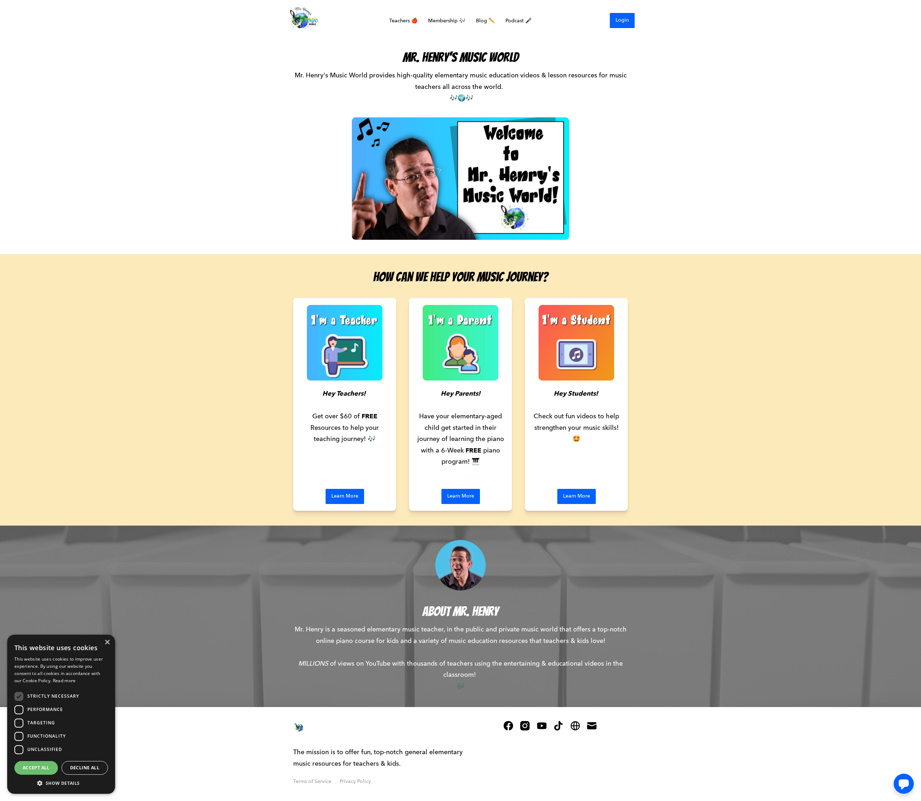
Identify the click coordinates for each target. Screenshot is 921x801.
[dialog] (61, 714)
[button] (61, 783)
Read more (64, 681)
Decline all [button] (84, 768)
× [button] (107, 642)
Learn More (344, 496)
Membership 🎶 (447, 20)
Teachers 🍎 (403, 20)
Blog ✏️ (485, 20)
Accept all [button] (36, 768)
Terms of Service (312, 781)
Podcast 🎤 (518, 20)
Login (622, 20)
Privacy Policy (355, 781)
